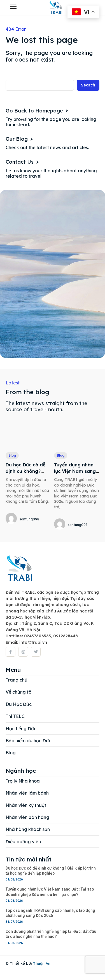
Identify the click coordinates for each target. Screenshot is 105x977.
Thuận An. (42, 963)
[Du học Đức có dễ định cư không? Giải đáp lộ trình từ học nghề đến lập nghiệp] (28, 435)
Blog (12, 455)
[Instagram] (23, 652)
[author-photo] (12, 519)
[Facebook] (10, 652)
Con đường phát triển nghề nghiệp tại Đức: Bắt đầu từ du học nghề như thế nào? (51, 934)
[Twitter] (36, 652)
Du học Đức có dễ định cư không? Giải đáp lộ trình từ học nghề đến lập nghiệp (51, 870)
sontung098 (29, 519)
